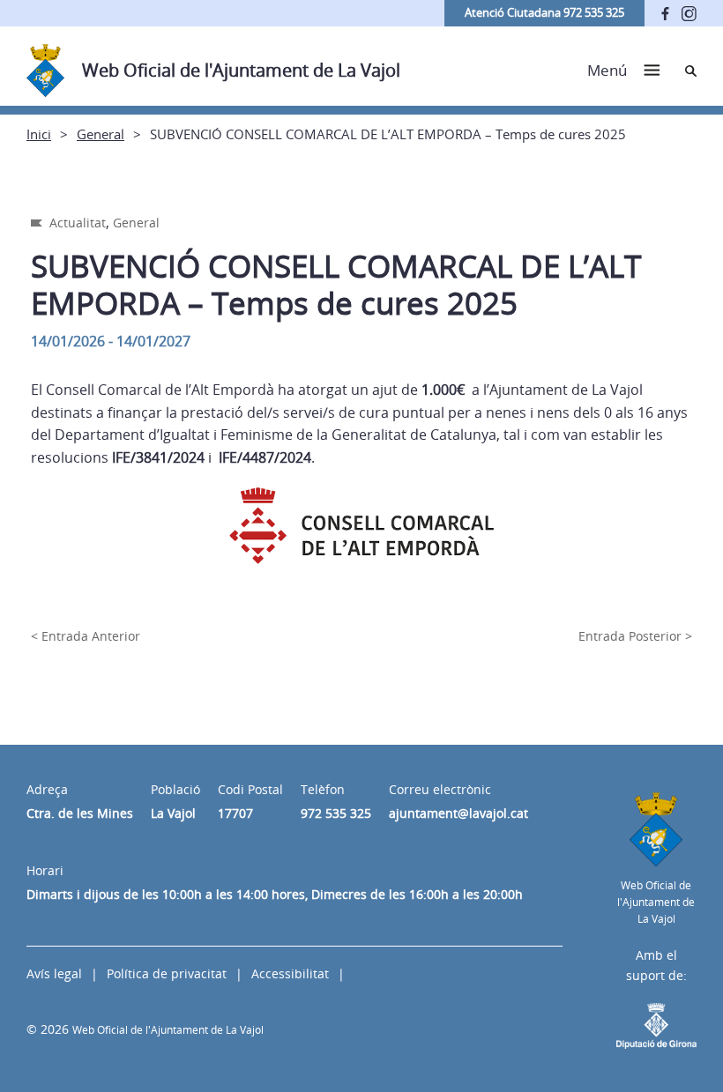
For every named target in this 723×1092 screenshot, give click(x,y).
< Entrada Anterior (85, 636)
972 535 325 (336, 813)
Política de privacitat (167, 973)
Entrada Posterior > (635, 636)
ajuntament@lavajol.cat (458, 813)
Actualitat (77, 222)
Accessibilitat (290, 973)
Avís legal (54, 973)
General (100, 134)
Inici (38, 134)
